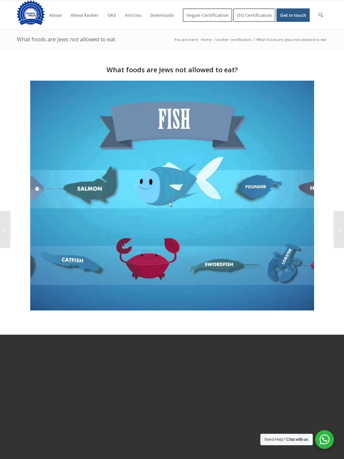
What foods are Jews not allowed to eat (66, 39)
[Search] (320, 15)
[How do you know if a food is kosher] (5, 229)
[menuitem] (34, 15)
